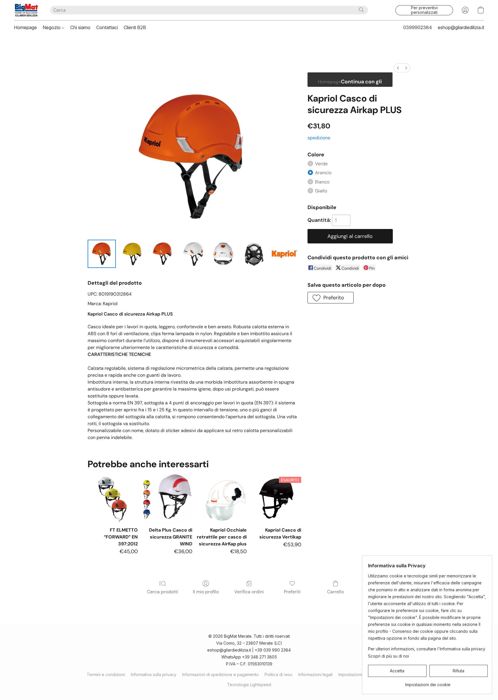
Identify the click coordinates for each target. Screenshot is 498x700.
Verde (321, 164)
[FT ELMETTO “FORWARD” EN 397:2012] (112, 498)
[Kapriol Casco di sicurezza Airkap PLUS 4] (223, 254)
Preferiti (292, 592)
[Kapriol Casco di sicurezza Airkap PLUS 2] (162, 254)
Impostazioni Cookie (357, 674)
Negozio (52, 27)
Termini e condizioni (106, 674)
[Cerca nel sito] (361, 10)
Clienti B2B (135, 27)
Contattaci (107, 27)
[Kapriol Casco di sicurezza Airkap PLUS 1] (132, 254)
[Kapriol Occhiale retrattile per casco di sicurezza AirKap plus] (222, 498)
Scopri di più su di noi (388, 656)
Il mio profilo (206, 592)
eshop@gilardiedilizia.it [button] (461, 27)
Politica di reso (279, 674)
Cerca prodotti (162, 592)
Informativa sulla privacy (153, 674)
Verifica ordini (249, 592)
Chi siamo (80, 27)
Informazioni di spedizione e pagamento (220, 674)
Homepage (25, 27)
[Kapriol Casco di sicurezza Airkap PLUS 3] (193, 254)
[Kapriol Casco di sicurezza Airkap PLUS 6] (284, 254)
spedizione (319, 138)
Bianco (322, 182)
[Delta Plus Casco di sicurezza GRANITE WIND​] (167, 498)
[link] (428, 682)
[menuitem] (398, 68)
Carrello (335, 592)
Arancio (323, 173)
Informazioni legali (315, 674)
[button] (26, 10)
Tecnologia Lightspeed (249, 684)
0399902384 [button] (417, 27)
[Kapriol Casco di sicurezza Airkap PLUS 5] (254, 254)
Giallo (321, 191)
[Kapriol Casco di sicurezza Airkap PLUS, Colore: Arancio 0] (102, 254)
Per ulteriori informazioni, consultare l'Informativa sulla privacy (426, 648)
